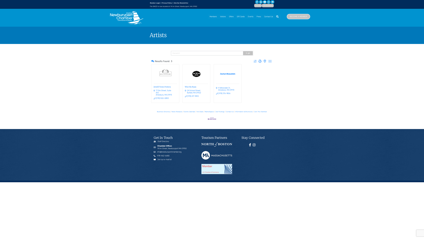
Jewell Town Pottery (162, 87)
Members (213, 17)
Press (259, 17)
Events (250, 17)
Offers (231, 17)
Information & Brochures (244, 111)
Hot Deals (200, 111)
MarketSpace (209, 111)
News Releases (177, 111)
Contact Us (268, 17)
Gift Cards (241, 17)
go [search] (249, 53)
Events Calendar (189, 111)
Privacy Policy (167, 3)
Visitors (223, 17)
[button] (152, 61)
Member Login (155, 3)
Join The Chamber (260, 111)
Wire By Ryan (190, 87)
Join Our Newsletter (180, 3)
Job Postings (219, 111)
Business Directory (163, 111)
